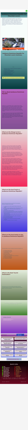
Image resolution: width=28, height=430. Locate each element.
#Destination (5, 319)
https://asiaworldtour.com (17, 302)
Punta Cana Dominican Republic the (7, 351)
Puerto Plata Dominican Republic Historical (7, 343)
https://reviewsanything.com (13, 303)
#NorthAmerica (10, 319)
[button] (13, 78)
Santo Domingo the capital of (20, 338)
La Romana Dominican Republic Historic (20, 351)
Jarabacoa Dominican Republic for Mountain (20, 343)
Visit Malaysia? (4, 334)
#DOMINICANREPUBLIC (7, 320)
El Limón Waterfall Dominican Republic (20, 355)
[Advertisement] (14, 5)
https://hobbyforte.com (9, 302)
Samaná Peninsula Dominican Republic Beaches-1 (20, 347)
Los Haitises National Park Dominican (7, 347)
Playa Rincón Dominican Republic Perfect (7, 339)
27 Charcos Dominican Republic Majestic (7, 355)
